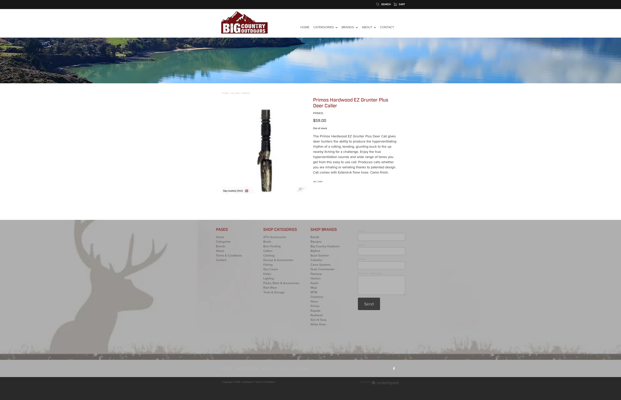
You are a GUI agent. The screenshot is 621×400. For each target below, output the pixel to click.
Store (225, 93)
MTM (313, 292)
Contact (221, 260)
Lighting (268, 278)
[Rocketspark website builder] (380, 383)
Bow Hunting (272, 246)
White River (318, 324)
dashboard (247, 382)
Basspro (315, 241)
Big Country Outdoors (325, 246)
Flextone (316, 274)
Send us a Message (370, 273)
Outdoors (316, 296)
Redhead (316, 315)
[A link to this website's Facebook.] (401, 27)
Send (369, 304)
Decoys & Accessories (278, 260)
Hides (267, 274)
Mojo (313, 287)
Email (361, 245)
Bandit (314, 237)
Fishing (268, 264)
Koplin (314, 283)
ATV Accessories (274, 237)
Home (220, 237)
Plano (314, 301)
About (220, 250)
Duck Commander (322, 269)
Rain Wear (270, 287)
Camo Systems (320, 264)
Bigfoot (315, 250)
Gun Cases (270, 269)
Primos (246, 93)
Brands (220, 246)
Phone (362, 259)
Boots (267, 241)
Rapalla (315, 310)
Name (361, 230)
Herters (315, 278)
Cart (401, 4)
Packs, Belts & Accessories (281, 283)
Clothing (268, 255)
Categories (223, 241)
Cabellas (316, 260)
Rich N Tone (318, 320)
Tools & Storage (274, 292)
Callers (235, 93)
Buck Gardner (319, 255)
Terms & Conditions (229, 255)
